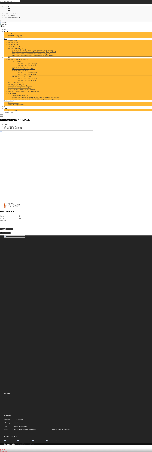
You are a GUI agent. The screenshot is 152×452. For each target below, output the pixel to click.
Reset (3, 229)
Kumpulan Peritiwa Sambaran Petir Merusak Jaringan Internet (33, 55)
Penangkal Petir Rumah (16, 84)
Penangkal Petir (13, 42)
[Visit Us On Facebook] (24, 441)
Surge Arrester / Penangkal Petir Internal (21, 89)
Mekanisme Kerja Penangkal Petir (23, 69)
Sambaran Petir (13, 44)
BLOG (6, 106)
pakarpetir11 (16, 205)
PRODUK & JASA (9, 57)
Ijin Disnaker (12, 93)
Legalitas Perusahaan (15, 35)
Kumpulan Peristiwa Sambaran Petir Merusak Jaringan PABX (32, 54)
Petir (5, 39)
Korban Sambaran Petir (16, 48)
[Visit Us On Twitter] (10, 441)
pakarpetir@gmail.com (13, 17)
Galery (6, 108)
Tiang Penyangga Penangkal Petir (19, 88)
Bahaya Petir (12, 41)
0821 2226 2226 (11, 15)
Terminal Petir (17, 61)
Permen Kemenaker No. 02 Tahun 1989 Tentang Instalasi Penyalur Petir (35, 97)
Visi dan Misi (12, 33)
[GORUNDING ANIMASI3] (46, 200)
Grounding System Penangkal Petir (20, 86)
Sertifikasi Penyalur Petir (20, 95)
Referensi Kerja (9, 101)
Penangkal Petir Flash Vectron (27, 63)
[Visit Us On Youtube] (39, 441)
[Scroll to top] (0, 447)
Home (6, 29)
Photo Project (13, 110)
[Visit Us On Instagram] (53, 441)
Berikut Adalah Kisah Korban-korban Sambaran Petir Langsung (33, 50)
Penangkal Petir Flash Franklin (27, 65)
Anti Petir (31, 444)
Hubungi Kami (9, 112)
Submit (9, 229)
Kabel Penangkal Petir (15, 82)
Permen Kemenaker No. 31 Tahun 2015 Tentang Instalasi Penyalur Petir (35, 99)
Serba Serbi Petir (14, 46)
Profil (6, 31)
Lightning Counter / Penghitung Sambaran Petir (24, 91)
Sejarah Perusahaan (15, 37)
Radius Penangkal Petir (20, 67)
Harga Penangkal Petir (15, 104)
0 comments (9, 203)
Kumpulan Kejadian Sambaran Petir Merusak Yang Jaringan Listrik (34, 52)
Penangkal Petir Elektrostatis (18, 59)
